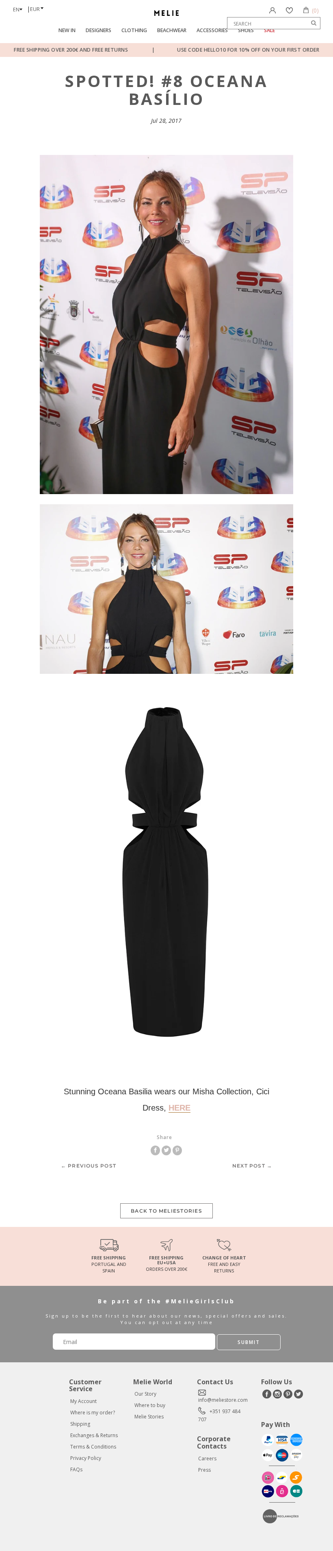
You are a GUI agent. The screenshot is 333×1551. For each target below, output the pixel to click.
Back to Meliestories (166, 1211)
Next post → (252, 1166)
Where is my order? (92, 1412)
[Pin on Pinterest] (177, 1150)
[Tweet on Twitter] (167, 1150)
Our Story (145, 1393)
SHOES (246, 30)
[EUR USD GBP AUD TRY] (39, 6)
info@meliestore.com (223, 1399)
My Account (83, 1401)
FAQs (76, 1469)
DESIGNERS (98, 30)
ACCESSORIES (212, 30)
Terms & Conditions (93, 1446)
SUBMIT (249, 1342)
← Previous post (88, 1166)
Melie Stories (149, 1416)
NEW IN (67, 30)
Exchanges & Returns (94, 1435)
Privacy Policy (85, 1458)
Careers (207, 1458)
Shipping (80, 1423)
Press (204, 1469)
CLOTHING (134, 30)
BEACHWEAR (171, 30)
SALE (269, 30)
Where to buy (149, 1405)
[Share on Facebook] (156, 1150)
